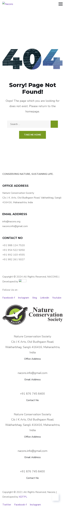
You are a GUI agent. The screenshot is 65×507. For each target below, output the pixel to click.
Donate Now (20, 271)
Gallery (46, 267)
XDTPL (23, 497)
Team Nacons (23, 267)
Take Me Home (32, 134)
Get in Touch (45, 271)
